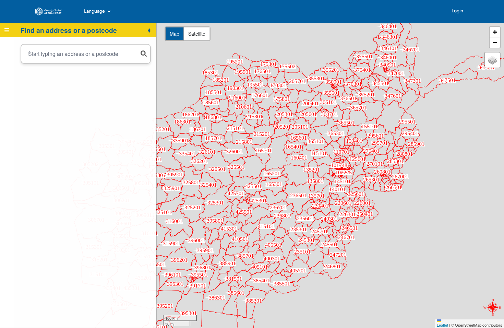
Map (174, 33)
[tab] (7, 30)
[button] (495, 32)
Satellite (196, 33)
